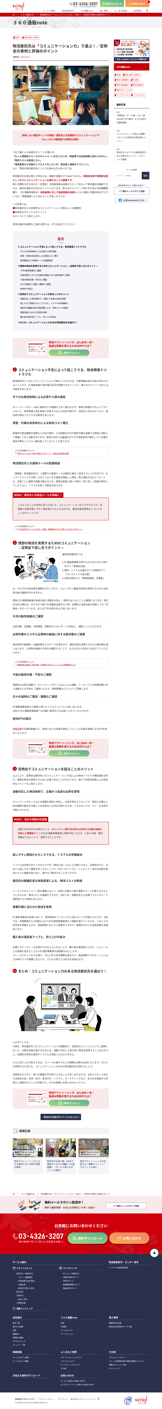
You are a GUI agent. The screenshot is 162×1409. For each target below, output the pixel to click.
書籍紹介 (16, 1334)
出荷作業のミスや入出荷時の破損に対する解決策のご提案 (45, 275)
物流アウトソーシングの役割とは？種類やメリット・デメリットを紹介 (93, 1164)
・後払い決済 (21, 1299)
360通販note (87, 10)
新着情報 (17, 1352)
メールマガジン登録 (21, 1357)
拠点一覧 (16, 1323)
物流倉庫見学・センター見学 (123, 1262)
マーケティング (122, 95)
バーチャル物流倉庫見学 (118, 1267)
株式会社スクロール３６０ (25, 1399)
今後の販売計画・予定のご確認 (33, 279)
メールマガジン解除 (21, 1361)
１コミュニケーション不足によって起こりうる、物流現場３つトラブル (52, 246)
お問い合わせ (139, 3)
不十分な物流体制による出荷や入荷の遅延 (38, 251)
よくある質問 (120, 10)
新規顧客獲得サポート (72, 1284)
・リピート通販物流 (24, 1277)
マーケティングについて (70, 1364)
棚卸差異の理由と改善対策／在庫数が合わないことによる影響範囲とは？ (47, 664)
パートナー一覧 (19, 1345)
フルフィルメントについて (71, 1357)
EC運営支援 (21, 1302)
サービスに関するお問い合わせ (72, 1381)
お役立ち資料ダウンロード (26, 1375)
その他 (63, 1368)
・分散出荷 (20, 1284)
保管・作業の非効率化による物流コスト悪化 (39, 255)
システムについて (68, 1361)
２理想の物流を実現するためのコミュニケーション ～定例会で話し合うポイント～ (58, 265)
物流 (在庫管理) (122, 80)
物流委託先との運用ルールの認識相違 (36, 260)
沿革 (14, 1330)
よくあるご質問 (69, 1352)
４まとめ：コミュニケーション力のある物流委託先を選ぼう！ (48, 322)
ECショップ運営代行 (71, 1273)
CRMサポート (68, 1281)
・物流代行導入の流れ (25, 1288)
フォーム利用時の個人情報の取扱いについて (126, 1361)
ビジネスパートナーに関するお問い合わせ (77, 1384)
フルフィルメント (24, 1268)
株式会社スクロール (84, 1399)
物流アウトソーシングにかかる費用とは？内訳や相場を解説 (27, 1164)
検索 (146, 175)
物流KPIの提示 (26, 288)
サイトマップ (114, 1368)
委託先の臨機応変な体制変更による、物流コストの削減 (44, 307)
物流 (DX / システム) (124, 90)
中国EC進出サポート (71, 1277)
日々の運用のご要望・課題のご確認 (35, 284)
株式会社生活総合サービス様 (120, 1326)
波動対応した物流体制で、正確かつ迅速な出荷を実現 (43, 298)
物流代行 (25, 1273)
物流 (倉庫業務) (122, 85)
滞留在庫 (17, 728)
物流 (17, 37)
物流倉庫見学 (68, 10)
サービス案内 (49, 10)
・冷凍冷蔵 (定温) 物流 (25, 1281)
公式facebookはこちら (134, 200)
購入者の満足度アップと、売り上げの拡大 (38, 316)
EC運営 (135, 80)
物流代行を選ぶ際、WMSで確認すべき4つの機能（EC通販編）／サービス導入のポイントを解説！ (60, 1166)
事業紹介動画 (18, 1337)
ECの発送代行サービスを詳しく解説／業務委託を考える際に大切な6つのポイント (50, 529)
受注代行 (20, 1292)
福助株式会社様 (115, 1323)
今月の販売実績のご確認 (30, 270)
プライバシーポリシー (118, 1357)
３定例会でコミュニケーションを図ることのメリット (43, 294)
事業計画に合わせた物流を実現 (33, 312)
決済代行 (20, 1295)
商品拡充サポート (70, 1288)
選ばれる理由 (18, 1326)
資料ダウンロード (114, 3)
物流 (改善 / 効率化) (31, 37)
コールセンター (139, 95)
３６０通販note (69, 1317)
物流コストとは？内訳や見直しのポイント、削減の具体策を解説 (43, 453)
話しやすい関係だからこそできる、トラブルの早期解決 (44, 303)
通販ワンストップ (24, 1308)
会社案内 (137, 10)
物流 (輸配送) (138, 85)
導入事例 (104, 10)
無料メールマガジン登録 (133, 191)
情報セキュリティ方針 (117, 1364)
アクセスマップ (19, 1341)
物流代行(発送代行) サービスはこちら (61, 1116)
